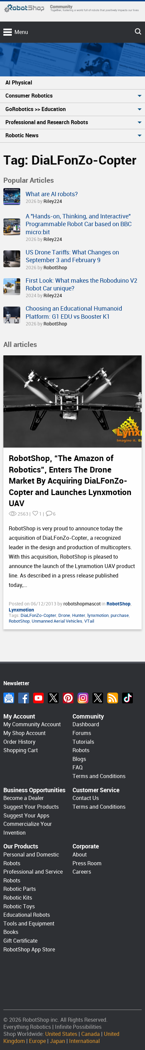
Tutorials (83, 742)
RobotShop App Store (29, 949)
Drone (64, 615)
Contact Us (85, 798)
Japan (57, 1041)
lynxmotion (98, 615)
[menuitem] (72, 83)
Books (10, 932)
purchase (120, 615)
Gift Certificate (20, 941)
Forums (81, 733)
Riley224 (53, 201)
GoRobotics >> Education (35, 109)
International (84, 1041)
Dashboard (85, 724)
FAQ (77, 767)
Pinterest (68, 698)
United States (61, 1034)
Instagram (83, 698)
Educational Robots (26, 915)
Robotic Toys (19, 906)
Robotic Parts (19, 889)
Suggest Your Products (31, 807)
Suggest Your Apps (26, 815)
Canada (90, 1034)
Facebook (23, 698)
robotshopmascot (82, 603)
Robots (80, 750)
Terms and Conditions (98, 776)
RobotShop (55, 267)
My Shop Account (24, 733)
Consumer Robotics (29, 96)
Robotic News (21, 135)
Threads (97, 698)
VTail (89, 621)
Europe (37, 1041)
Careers (81, 872)
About (79, 854)
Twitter (53, 698)
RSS (112, 698)
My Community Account (32, 724)
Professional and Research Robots (46, 122)
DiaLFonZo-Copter (38, 615)
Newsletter (8, 698)
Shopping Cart (20, 750)
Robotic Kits (17, 898)
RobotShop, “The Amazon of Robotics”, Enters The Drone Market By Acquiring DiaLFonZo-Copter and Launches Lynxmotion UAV (70, 481)
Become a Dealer (23, 798)
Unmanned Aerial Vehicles (57, 621)
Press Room (87, 863)
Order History (19, 742)
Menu (21, 32)
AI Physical (18, 82)
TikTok (127, 698)
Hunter (78, 615)
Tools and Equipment (28, 923)
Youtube (38, 698)
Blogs (79, 759)
